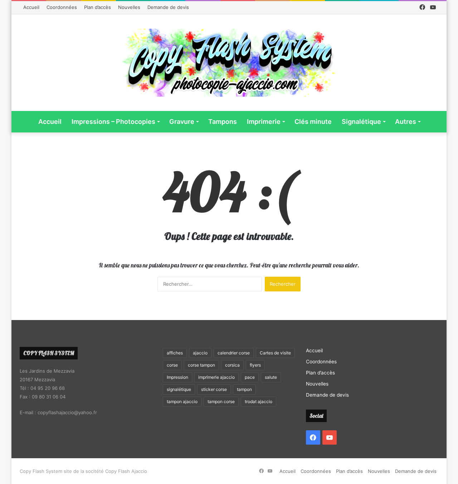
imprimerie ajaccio (216, 377)
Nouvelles (129, 7)
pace (250, 377)
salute (271, 377)
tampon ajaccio (182, 401)
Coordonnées (62, 7)
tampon (244, 389)
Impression (177, 377)
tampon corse (221, 401)
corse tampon (201, 365)
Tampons (222, 121)
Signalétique (361, 121)
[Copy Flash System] (229, 63)
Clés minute (313, 121)
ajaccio (200, 352)
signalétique (179, 389)
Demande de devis (168, 7)
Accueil (31, 7)
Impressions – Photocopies (113, 121)
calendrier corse (234, 352)
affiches (175, 352)
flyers (255, 365)
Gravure (181, 121)
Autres (405, 121)
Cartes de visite (275, 352)
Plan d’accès (97, 7)
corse (172, 365)
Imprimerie (264, 121)
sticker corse (214, 389)
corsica (232, 365)
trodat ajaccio (258, 401)
